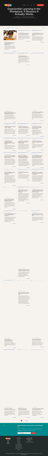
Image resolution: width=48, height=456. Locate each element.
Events (28, 16)
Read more (14, 51)
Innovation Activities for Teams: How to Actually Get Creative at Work (37, 34)
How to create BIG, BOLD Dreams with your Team (36, 340)
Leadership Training (29, 441)
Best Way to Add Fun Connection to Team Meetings (9, 409)
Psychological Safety (19, 445)
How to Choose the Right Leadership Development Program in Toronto (9, 200)
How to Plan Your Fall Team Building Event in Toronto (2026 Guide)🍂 (23, 142)
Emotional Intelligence (18, 444)
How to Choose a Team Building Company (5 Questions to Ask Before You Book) (10, 113)
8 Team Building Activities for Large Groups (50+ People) (23, 34)
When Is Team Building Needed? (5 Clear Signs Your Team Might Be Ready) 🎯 (23, 156)
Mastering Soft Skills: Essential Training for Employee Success (24, 270)
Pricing (29, 440)
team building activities (30, 17)
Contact (8, 443)
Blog (8, 441)
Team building (24, 17)
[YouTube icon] (41, 1)
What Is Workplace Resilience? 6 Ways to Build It (10, 127)
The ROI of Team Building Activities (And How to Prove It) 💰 (37, 142)
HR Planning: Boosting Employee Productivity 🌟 (23, 409)
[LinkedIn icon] (42, 1)
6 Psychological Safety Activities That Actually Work (23, 57)
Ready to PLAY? (40, 5)
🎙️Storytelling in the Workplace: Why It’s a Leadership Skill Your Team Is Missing (9, 143)
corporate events (15, 17)
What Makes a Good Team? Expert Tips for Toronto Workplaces (23, 191)
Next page (26, 420)
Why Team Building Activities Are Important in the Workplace (9, 173)
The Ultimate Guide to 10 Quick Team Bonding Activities (38, 409)
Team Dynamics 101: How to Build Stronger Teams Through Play (37, 214)
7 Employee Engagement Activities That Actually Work (23, 127)
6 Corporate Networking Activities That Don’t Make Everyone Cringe (37, 127)
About (8, 440)
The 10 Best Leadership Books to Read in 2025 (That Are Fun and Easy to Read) (37, 191)
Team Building (31, 16)
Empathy (18, 443)
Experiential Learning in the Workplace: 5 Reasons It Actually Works (9, 43)
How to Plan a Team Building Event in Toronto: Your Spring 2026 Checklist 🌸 (9, 156)
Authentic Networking (18, 447)
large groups (20, 17)
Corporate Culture (24, 16)
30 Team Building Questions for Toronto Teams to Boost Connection (10, 214)
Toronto (35, 17)
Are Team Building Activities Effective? (23, 173)
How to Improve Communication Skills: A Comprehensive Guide (8, 340)
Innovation (18, 441)
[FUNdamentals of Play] (8, 5)
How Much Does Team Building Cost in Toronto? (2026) (37, 113)
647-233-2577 (40, 453)
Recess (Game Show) (19, 446)
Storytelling (18, 442)
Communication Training (29, 442)
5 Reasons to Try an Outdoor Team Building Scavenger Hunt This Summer (37, 173)
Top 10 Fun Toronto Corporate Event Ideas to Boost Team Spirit (23, 293)
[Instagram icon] (43, 1)
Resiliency (18, 440)
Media (8, 442)
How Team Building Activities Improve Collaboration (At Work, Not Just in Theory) (37, 156)
